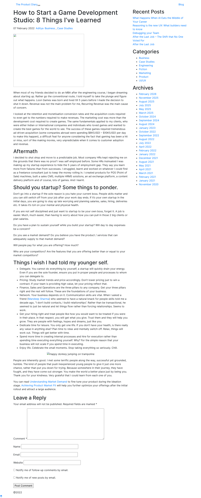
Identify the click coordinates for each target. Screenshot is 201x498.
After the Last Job (143, 44)
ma (47, 298)
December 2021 (148, 158)
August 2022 (146, 139)
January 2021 (147, 180)
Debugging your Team (146, 33)
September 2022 (149, 135)
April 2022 (145, 146)
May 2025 (145, 109)
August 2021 (146, 161)
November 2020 (148, 184)
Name (16, 446)
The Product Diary (27, 4)
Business (50, 28)
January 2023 (147, 127)
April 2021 (145, 169)
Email (16, 454)
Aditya (39, 28)
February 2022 (147, 150)
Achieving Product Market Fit (38, 385)
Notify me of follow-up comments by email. (42, 470)
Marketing (145, 73)
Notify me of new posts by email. (36, 477)
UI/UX (142, 80)
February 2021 (147, 176)
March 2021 (146, 173)
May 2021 (145, 165)
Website (18, 462)
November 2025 (148, 97)
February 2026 (147, 94)
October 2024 (147, 116)
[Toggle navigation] (39, 5)
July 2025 (145, 105)
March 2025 (146, 112)
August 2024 (146, 124)
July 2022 (145, 142)
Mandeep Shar (36, 298)
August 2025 (146, 101)
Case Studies (65, 28)
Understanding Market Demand (49, 381)
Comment (20, 438)
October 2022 (147, 131)
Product (143, 76)
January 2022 (147, 154)
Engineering (146, 65)
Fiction (143, 69)
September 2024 (149, 120)
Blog (181, 4)
